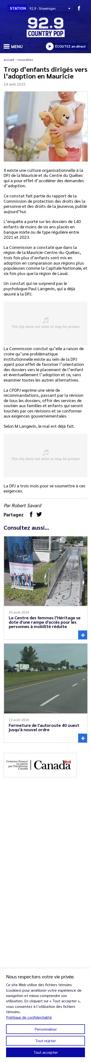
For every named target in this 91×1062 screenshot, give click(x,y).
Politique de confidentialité (29, 1017)
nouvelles (25, 59)
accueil (9, 59)
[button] (5, 45)
